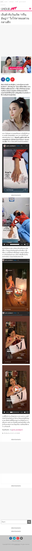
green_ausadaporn (17, 430)
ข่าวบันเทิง (17, 433)
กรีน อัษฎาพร (6, 433)
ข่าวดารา (12, 433)
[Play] (4, 244)
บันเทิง (6, 1)
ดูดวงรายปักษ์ (22, 1)
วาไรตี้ (16, 1)
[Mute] (25, 244)
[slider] (14, 244)
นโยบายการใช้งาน (16, 541)
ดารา (2, 1)
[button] (16, 221)
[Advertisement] (16, 40)
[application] (16, 221)
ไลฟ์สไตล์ (11, 1)
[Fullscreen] (27, 244)
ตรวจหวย (3, 5)
